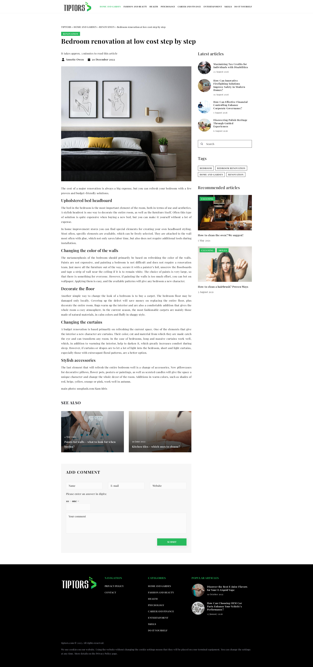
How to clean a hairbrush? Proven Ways (223, 286)
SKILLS (228, 6)
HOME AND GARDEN (110, 6)
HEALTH (153, 6)
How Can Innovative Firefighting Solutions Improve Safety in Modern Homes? (229, 85)
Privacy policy (114, 586)
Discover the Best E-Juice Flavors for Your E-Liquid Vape (227, 588)
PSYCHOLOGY (168, 6)
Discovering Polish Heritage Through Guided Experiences (230, 123)
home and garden (211, 174)
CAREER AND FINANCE (189, 6)
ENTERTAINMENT (213, 6)
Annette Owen (75, 59)
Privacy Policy (103, 653)
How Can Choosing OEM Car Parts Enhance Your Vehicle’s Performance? (224, 606)
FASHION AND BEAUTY (135, 6)
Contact (110, 592)
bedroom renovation (231, 168)
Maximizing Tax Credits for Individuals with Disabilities (230, 66)
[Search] (202, 144)
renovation (236, 174)
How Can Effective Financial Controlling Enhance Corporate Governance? (230, 105)
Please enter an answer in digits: (86, 494)
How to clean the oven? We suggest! (220, 235)
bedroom (206, 168)
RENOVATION (70, 33)
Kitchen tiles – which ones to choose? (156, 446)
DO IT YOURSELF (243, 6)
